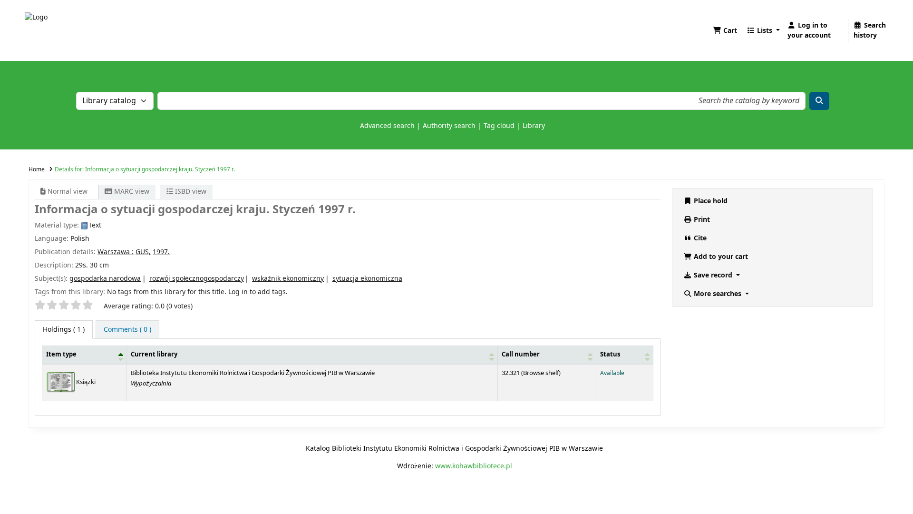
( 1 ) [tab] (64, 330)
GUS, (143, 252)
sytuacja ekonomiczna (367, 279)
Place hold (710, 201)
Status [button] (610, 354)
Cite (699, 238)
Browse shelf (541, 373)
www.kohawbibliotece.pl (473, 466)
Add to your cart (720, 257)
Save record (713, 275)
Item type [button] (61, 354)
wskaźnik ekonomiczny (288, 279)
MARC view (130, 192)
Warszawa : (115, 252)
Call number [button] (521, 354)
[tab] (127, 329)
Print (701, 220)
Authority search (449, 126)
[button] (725, 31)
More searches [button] (717, 294)
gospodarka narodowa (105, 279)
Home (37, 169)
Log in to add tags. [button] (258, 292)
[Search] (819, 101)
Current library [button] (154, 354)
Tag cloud (499, 126)
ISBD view (189, 192)
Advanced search (387, 126)
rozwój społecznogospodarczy (196, 279)
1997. (161, 252)
